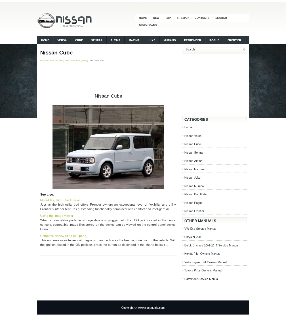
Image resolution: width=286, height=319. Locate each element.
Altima (115, 40)
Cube (79, 40)
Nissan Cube (47, 60)
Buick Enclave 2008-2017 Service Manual (211, 245)
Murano (170, 40)
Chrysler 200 (192, 237)
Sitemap (183, 17)
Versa (62, 40)
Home (143, 17)
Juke (151, 40)
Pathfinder (192, 40)
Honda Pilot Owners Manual (202, 253)
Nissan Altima (193, 160)
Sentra (96, 40)
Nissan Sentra (193, 152)
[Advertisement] (108, 78)
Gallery (60, 60)
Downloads (148, 25)
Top (168, 17)
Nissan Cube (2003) (77, 60)
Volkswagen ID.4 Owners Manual (205, 262)
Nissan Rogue (193, 202)
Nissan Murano (194, 186)
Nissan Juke (192, 177)
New (156, 17)
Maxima (134, 40)
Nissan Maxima (194, 169)
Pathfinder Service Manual (201, 279)
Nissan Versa (193, 135)
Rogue (214, 40)
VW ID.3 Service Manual (200, 228)
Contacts (202, 17)
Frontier (234, 40)
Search (221, 17)
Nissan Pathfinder (195, 194)
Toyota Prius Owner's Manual (203, 270)
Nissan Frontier (194, 211)
